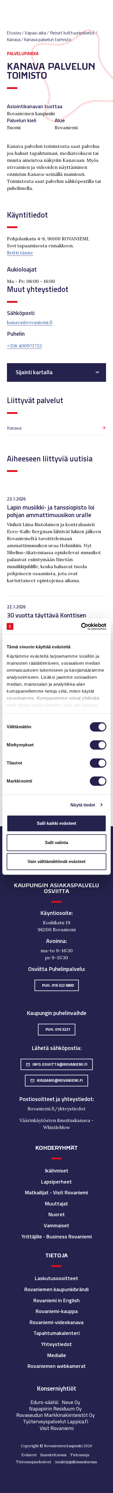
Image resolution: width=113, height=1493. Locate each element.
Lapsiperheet (56, 1182)
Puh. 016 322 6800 (58, 985)
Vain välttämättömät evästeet (56, 861)
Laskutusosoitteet (56, 1278)
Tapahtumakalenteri (56, 1333)
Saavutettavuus (53, 1454)
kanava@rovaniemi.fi (29, 322)
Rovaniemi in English (56, 1300)
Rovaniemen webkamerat (57, 1366)
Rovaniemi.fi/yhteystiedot (56, 1109)
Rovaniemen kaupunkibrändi (56, 1289)
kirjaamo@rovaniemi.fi (56, 1080)
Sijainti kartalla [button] (34, 372)
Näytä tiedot (82, 804)
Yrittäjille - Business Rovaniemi (56, 1236)
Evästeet (29, 1454)
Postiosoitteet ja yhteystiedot (56, 1099)
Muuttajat (56, 1203)
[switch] (98, 745)
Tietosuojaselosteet (33, 1461)
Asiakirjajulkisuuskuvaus (76, 1461)
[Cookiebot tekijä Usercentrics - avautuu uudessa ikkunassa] (81, 626)
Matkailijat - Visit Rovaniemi (56, 1192)
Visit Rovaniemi (57, 1428)
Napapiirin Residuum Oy (55, 1409)
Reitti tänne (20, 252)
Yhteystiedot (56, 1344)
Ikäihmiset (56, 1171)
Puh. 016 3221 (57, 1029)
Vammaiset (56, 1225)
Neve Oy (71, 1402)
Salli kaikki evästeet (56, 823)
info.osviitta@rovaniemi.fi (57, 1064)
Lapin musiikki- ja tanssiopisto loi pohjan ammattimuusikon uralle (50, 510)
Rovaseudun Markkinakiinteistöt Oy (55, 1415)
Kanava (14, 427)
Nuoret (56, 1214)
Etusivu (14, 32)
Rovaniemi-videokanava (56, 1322)
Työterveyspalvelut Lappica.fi (55, 1421)
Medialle (56, 1355)
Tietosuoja (79, 1454)
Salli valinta (56, 842)
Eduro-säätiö (44, 1402)
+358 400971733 (24, 346)
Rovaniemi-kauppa (57, 1311)
